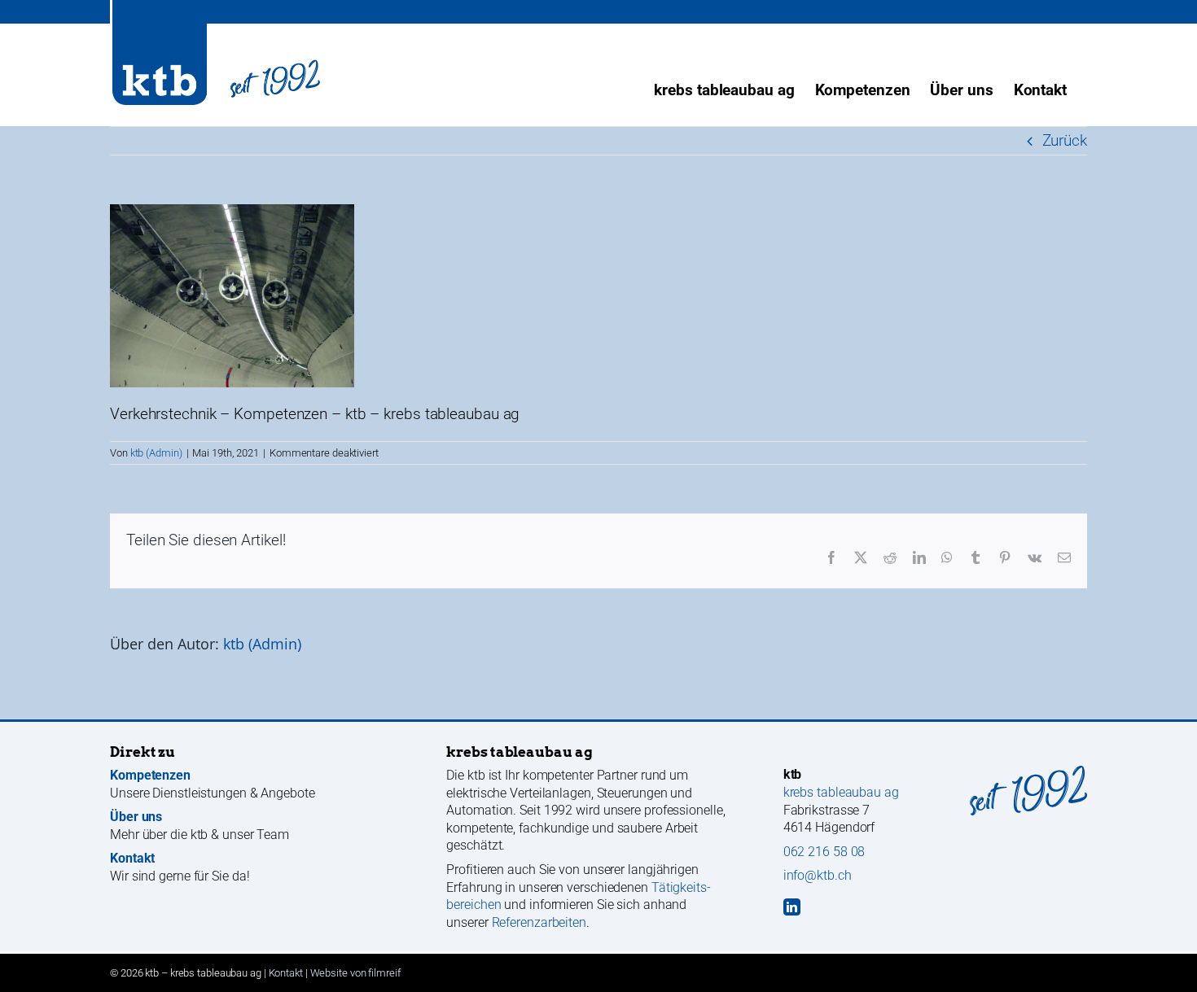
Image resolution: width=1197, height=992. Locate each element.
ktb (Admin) (156, 453)
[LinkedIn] (791, 907)
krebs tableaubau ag (841, 792)
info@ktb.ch (817, 875)
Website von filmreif (355, 973)
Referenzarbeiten (539, 922)
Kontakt (286, 973)
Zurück (1064, 140)
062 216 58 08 (824, 851)
